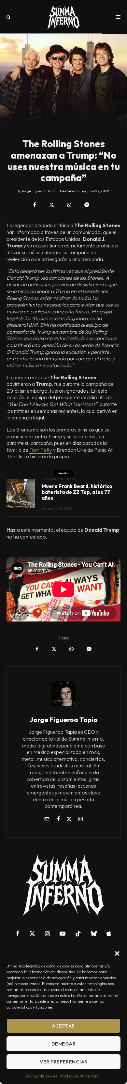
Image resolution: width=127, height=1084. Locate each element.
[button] (117, 953)
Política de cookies (41, 1076)
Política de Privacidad (79, 1076)
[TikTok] (78, 933)
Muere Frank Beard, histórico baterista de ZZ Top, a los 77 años (77, 492)
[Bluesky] (94, 933)
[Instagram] (47, 933)
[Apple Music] (109, 933)
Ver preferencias (63, 1062)
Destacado (69, 191)
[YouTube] (62, 933)
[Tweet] (51, 204)
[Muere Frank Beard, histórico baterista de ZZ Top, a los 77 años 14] (21, 493)
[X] (32, 933)
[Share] (34, 204)
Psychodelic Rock (60, 479)
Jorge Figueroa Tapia (64, 719)
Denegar (63, 1044)
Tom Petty (40, 450)
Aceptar (63, 1026)
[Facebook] (17, 933)
